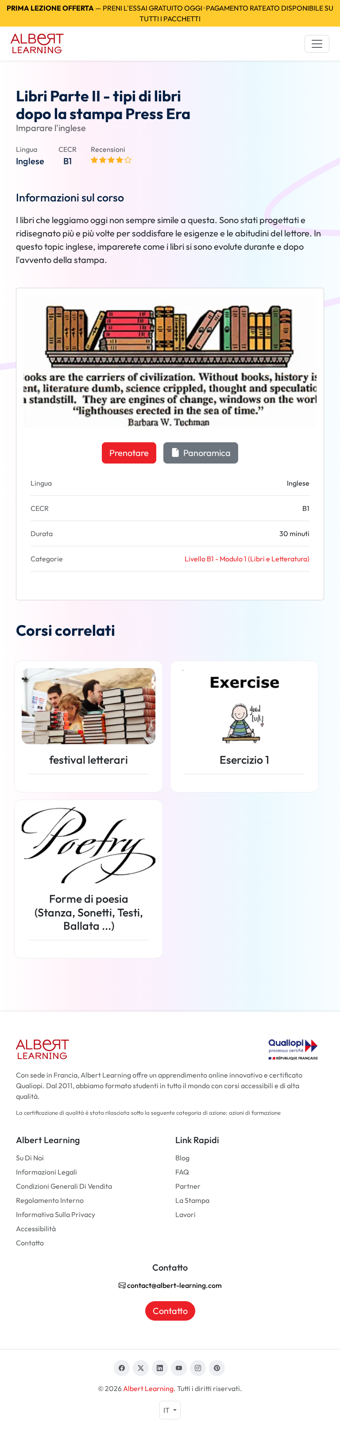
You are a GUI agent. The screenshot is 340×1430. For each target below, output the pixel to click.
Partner (188, 1186)
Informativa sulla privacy (55, 1214)
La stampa (192, 1200)
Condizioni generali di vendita (64, 1186)
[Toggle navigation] (317, 44)
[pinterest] (217, 1368)
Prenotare (129, 452)
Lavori (185, 1214)
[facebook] (122, 1368)
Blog (182, 1157)
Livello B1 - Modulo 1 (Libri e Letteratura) (247, 558)
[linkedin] (160, 1368)
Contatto (30, 1242)
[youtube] (179, 1368)
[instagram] (198, 1368)
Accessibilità (36, 1228)
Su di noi (30, 1157)
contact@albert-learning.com (174, 1285)
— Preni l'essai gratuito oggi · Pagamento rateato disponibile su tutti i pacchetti (170, 13)
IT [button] (167, 1410)
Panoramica (206, 452)
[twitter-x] (141, 1368)
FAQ (182, 1171)
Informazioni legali (46, 1171)
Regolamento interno (50, 1200)
